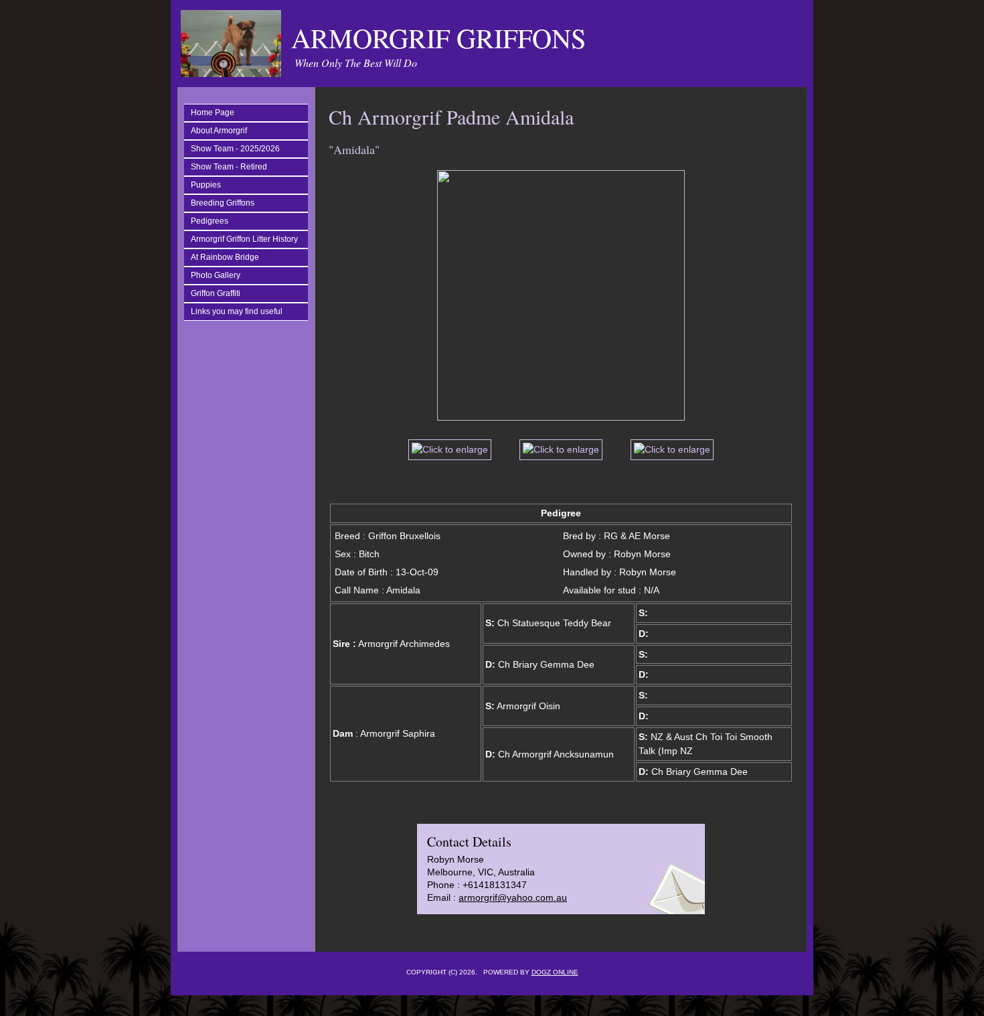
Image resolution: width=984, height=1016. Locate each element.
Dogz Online (554, 972)
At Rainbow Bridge (225, 257)
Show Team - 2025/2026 (235, 148)
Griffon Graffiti (215, 293)
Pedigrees (209, 221)
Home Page (212, 112)
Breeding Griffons (222, 203)
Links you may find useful (236, 311)
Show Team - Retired (229, 166)
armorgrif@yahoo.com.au (513, 897)
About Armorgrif (219, 130)
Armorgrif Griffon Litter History (244, 239)
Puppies (206, 185)
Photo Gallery (215, 275)
